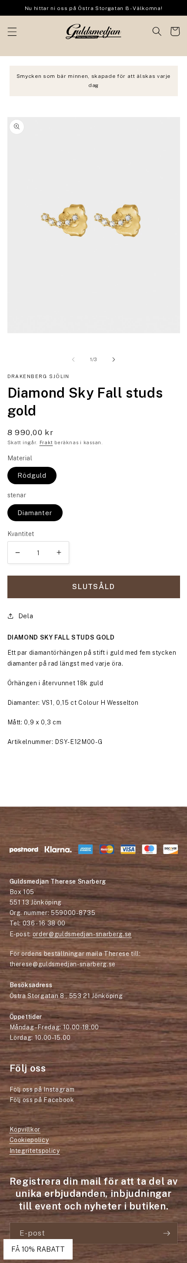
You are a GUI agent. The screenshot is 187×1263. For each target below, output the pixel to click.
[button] (11, 31)
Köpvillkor (25, 1129)
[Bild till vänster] (73, 359)
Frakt (46, 442)
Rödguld (32, 475)
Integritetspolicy (35, 1150)
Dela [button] (25, 616)
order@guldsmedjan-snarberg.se (82, 934)
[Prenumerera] (166, 1233)
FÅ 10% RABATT (38, 1249)
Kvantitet (20, 533)
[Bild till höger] (113, 359)
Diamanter (35, 512)
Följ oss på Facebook (42, 1099)
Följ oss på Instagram (42, 1089)
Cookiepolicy (29, 1139)
